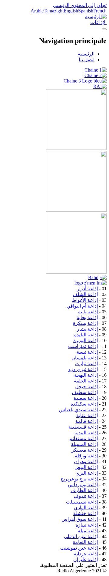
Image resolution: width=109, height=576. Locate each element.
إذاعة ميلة (88, 530)
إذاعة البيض (86, 467)
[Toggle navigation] (104, 29)
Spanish (85, 10)
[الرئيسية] (96, 16)
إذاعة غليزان (85, 559)
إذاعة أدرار (87, 288)
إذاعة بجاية (87, 317)
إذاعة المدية (86, 432)
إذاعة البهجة (86, 375)
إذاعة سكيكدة (84, 403)
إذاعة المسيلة (84, 444)
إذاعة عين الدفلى (81, 536)
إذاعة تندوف (86, 496)
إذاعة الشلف (85, 294)
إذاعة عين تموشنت (79, 548)
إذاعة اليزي (86, 473)
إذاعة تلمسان (84, 357)
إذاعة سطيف (85, 392)
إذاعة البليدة (86, 334)
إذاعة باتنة (88, 311)
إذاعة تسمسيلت (82, 501)
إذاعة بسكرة (85, 323)
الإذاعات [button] (98, 22)
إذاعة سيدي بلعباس (78, 409)
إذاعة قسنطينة (83, 426)
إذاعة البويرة (85, 340)
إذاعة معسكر (84, 450)
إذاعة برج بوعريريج (79, 478)
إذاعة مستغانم (83, 438)
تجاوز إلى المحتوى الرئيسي (80, 5)
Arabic (37, 10)
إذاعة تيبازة (87, 524)
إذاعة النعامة (85, 542)
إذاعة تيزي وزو (83, 369)
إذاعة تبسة (87, 352)
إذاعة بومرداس (83, 484)
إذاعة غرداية (86, 553)
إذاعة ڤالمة (86, 421)
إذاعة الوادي (86, 507)
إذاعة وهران (86, 461)
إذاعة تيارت (86, 363)
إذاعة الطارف (84, 490)
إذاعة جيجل (86, 386)
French (100, 10)
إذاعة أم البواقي (82, 305)
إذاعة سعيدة (86, 398)
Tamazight (54, 10)
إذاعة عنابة (87, 415)
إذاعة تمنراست (83, 346)
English (71, 10)
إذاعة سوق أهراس (79, 519)
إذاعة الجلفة (86, 380)
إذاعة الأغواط (85, 300)
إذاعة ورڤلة (86, 455)
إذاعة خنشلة (85, 513)
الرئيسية (86, 53)
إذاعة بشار (87, 329)
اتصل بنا (86, 59)
